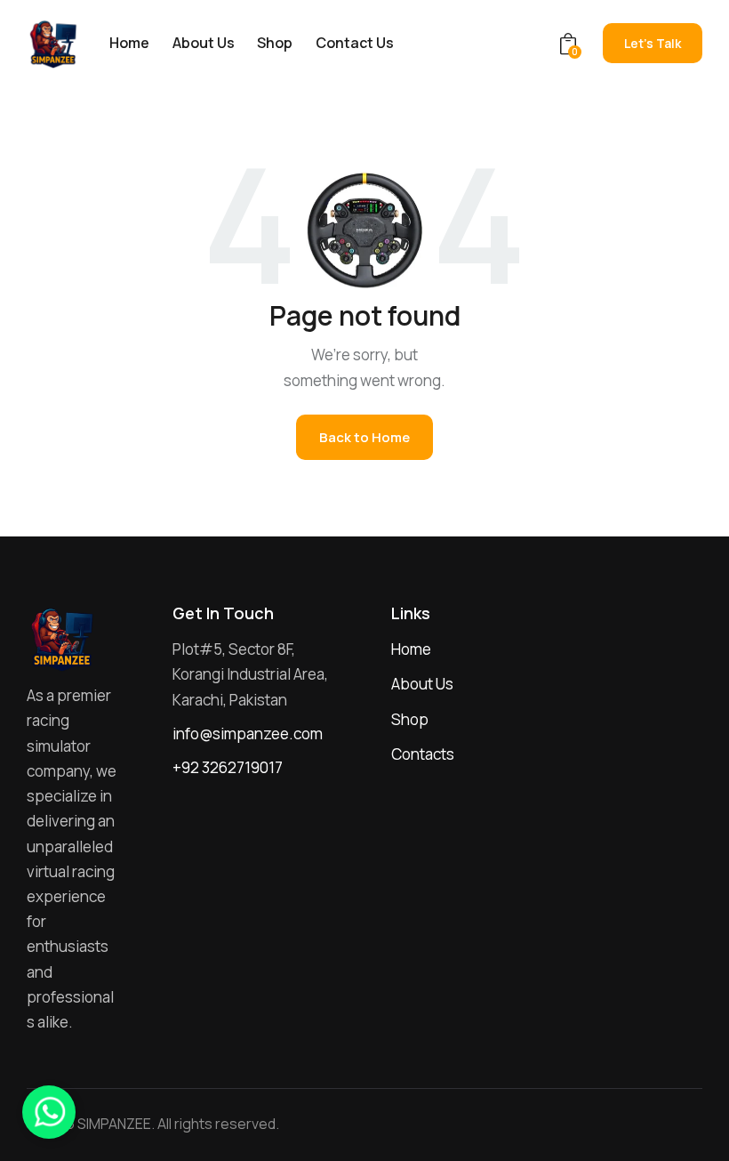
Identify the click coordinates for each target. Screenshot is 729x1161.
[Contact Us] (49, 1112)
